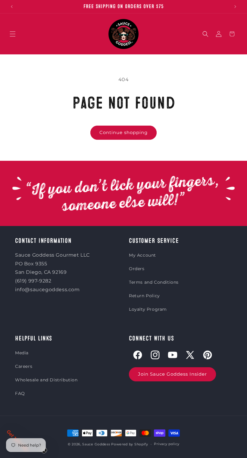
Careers (23, 366)
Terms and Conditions (154, 282)
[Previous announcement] (11, 6)
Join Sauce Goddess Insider (172, 374)
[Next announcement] (235, 6)
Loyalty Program (148, 309)
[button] (12, 34)
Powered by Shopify (129, 444)
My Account (142, 255)
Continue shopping (123, 132)
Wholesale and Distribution (46, 380)
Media (22, 353)
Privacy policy (166, 444)
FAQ (20, 393)
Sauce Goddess (96, 444)
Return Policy (144, 295)
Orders (137, 268)
